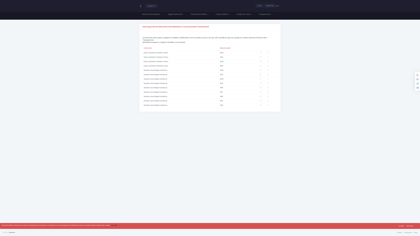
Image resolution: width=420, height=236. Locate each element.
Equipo (399, 232)
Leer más (114, 225)
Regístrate (270, 6)
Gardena (12, 232)
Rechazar (410, 226)
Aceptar (401, 226)
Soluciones (408, 232)
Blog (415, 232)
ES (277, 6)
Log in (260, 6)
